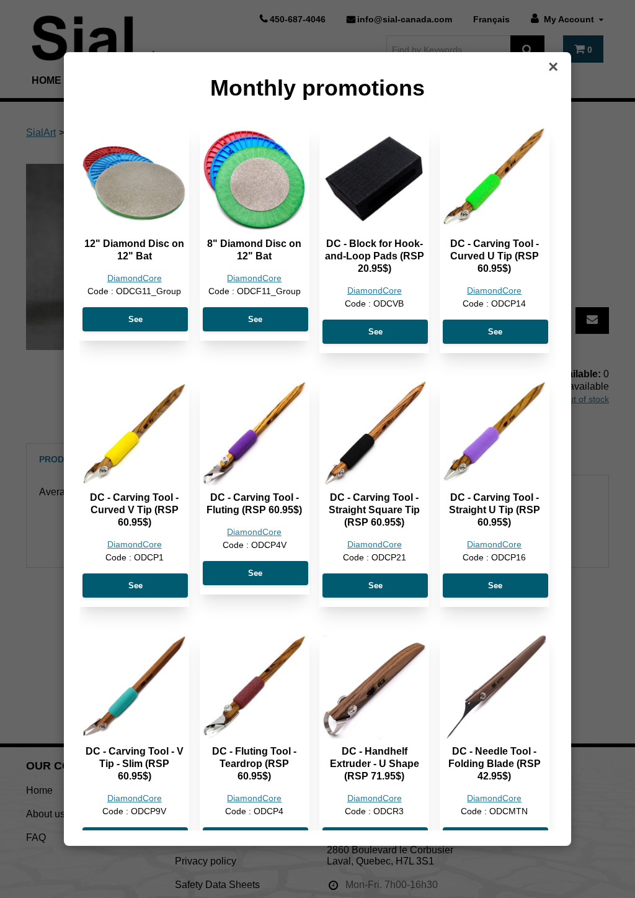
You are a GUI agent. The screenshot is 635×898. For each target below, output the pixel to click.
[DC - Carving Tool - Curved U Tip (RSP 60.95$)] (494, 179)
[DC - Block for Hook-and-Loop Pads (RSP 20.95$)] (374, 179)
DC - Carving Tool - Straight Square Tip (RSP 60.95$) (374, 510)
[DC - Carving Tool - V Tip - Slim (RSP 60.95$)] (134, 687)
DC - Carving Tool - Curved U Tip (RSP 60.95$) (494, 256)
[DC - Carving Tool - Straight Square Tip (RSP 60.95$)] (374, 433)
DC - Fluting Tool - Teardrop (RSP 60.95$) (254, 763)
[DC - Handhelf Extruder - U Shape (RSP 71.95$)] (374, 687)
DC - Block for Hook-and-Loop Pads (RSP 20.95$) (374, 256)
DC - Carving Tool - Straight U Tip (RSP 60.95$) (494, 510)
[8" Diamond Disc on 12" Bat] (254, 179)
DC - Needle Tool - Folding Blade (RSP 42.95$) (494, 763)
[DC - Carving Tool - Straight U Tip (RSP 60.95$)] (494, 433)
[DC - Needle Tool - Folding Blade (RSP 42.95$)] (494, 687)
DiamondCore (134, 278)
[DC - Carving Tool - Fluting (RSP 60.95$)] (254, 433)
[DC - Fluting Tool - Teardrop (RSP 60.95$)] (254, 687)
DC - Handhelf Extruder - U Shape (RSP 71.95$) (374, 763)
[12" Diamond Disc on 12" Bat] (134, 179)
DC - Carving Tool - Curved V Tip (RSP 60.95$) (134, 510)
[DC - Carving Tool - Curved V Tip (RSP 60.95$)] (134, 433)
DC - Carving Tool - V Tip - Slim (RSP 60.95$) (135, 763)
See (135, 319)
